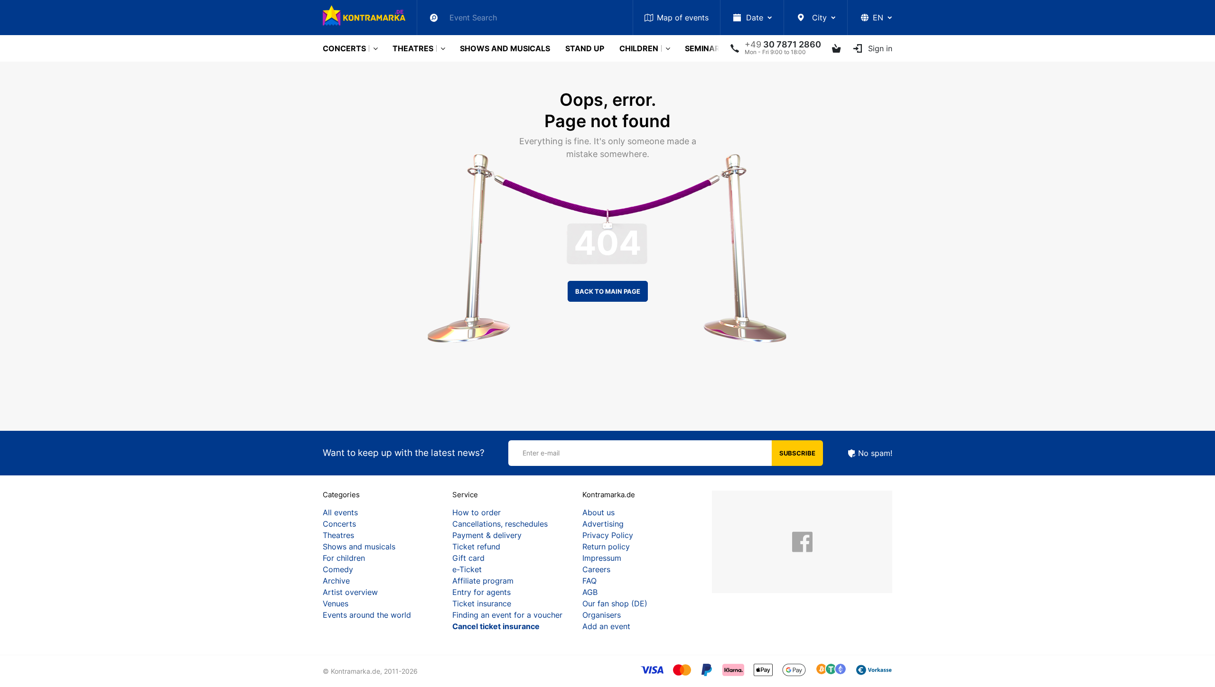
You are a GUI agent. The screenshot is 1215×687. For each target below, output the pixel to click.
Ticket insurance (481, 603)
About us (598, 512)
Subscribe (797, 453)
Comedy (338, 569)
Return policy (606, 546)
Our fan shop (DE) (614, 603)
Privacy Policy (607, 535)
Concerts (344, 48)
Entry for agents (481, 592)
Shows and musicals (505, 48)
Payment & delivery (487, 535)
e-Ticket (467, 569)
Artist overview (350, 592)
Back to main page (607, 291)
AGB (590, 592)
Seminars (705, 48)
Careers (596, 569)
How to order (476, 512)
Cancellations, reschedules (500, 524)
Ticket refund (476, 546)
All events (340, 512)
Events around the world (367, 615)
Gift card (468, 558)
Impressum (601, 558)
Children (638, 48)
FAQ (589, 580)
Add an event (606, 626)
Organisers (601, 615)
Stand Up (584, 48)
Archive (336, 580)
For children (344, 558)
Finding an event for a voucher (507, 615)
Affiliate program (483, 580)
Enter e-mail (541, 453)
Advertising (603, 524)
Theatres (413, 48)
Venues (335, 603)
